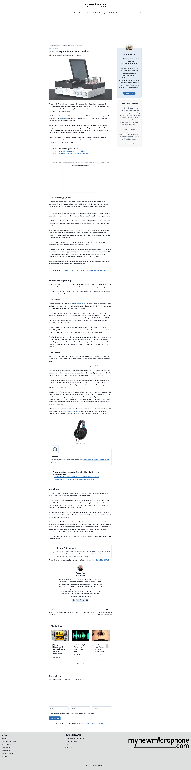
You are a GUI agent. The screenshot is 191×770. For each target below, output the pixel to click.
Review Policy (6, 750)
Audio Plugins (97, 13)
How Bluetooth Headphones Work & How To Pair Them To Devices (76, 477)
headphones (63, 118)
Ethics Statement (7, 753)
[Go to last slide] (53, 646)
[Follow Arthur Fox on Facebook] (73, 600)
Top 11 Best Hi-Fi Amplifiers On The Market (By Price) (72, 153)
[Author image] (50, 55)
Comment (53, 685)
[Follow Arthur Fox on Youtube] (83, 600)
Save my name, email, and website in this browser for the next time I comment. (73, 713)
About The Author (71, 741)
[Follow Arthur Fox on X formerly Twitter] (77, 600)
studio (60, 294)
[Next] (107, 646)
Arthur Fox (56, 55)
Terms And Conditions (9, 741)
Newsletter (69, 747)
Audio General (53, 48)
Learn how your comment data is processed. (89, 723)
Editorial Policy (7, 744)
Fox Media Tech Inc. (98, 765)
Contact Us (69, 744)
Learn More (129, 93)
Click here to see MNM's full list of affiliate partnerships (129, 142)
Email (73, 708)
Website (96, 708)
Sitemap (4, 756)
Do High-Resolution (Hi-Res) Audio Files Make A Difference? (98, 611)
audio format (78, 303)
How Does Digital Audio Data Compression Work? (80, 648)
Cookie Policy (6, 747)
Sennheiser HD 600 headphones (69, 411)
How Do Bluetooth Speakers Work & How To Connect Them (74, 479)
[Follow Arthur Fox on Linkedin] (87, 600)
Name (52, 708)
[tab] (77, 663)
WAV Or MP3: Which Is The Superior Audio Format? (63, 611)
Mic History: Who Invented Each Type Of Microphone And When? (86, 270)
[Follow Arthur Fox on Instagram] (80, 600)
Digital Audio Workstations (111, 13)
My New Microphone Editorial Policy (98, 560)
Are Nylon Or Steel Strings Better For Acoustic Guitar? (100, 648)
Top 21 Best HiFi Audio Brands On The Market (69, 151)
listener (70, 294)
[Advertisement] (95, 27)
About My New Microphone (74, 738)
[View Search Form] (140, 13)
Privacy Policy (6, 738)
